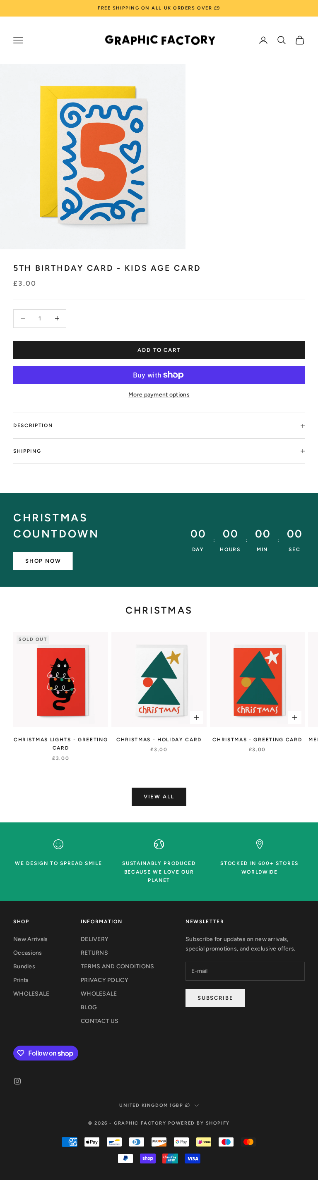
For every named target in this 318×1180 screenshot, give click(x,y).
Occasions (27, 952)
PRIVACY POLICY (104, 980)
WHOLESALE (31, 993)
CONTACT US (100, 1021)
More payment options (159, 394)
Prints (21, 980)
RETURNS (94, 952)
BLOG (89, 1007)
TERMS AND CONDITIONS (117, 966)
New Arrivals (30, 939)
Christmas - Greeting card (257, 740)
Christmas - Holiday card (159, 740)
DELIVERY (94, 939)
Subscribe (215, 998)
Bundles (24, 966)
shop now (43, 561)
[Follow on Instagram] (17, 1081)
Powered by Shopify (199, 1123)
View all (159, 796)
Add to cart (158, 350)
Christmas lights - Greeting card (61, 744)
